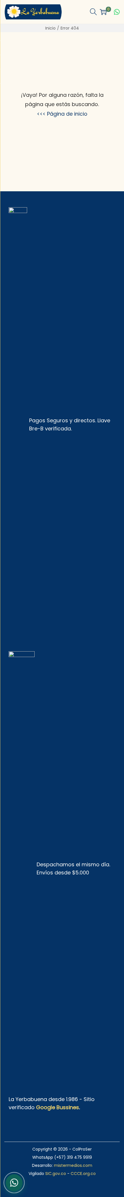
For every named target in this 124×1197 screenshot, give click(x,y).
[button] (93, 11)
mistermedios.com (73, 1165)
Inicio (50, 28)
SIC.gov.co (55, 1173)
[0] (103, 11)
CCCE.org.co (83, 1173)
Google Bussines (57, 1107)
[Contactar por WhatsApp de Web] (14, 1182)
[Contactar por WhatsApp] (117, 12)
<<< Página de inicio (62, 113)
